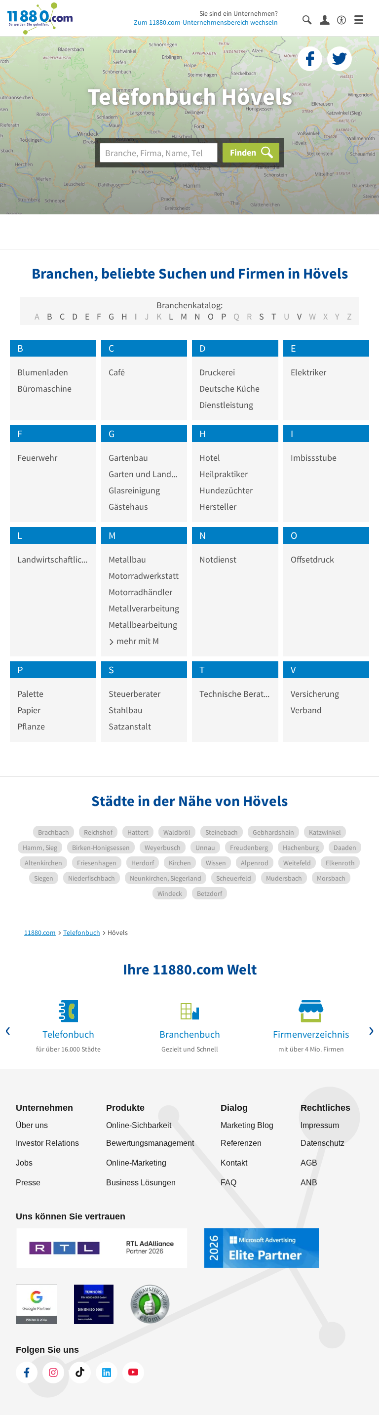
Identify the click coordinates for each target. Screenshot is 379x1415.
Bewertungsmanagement (150, 1143)
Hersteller (217, 506)
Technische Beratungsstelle (235, 693)
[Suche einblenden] (311, 19)
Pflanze (31, 726)
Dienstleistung (226, 404)
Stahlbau (126, 710)
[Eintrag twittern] (339, 58)
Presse (28, 1182)
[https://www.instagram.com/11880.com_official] (53, 1372)
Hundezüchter (226, 490)
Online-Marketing (136, 1163)
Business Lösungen (141, 1182)
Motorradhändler (140, 592)
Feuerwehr (37, 457)
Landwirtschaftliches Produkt (53, 559)
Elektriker (308, 372)
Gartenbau (128, 457)
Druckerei (217, 372)
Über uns (32, 1125)
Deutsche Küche (229, 388)
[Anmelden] (328, 19)
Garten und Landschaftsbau (144, 474)
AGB (309, 1163)
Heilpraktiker (223, 474)
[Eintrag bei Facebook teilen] (310, 58)
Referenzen (241, 1143)
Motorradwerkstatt (144, 575)
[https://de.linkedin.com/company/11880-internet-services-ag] (106, 1372)
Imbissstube (314, 457)
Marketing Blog (247, 1125)
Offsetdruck (312, 559)
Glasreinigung (134, 490)
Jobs (24, 1163)
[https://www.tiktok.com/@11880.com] (80, 1372)
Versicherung (315, 693)
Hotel (209, 457)
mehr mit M (136, 641)
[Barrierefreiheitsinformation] (345, 19)
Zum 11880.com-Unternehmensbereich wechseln (206, 22)
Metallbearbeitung (143, 624)
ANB (309, 1182)
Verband (306, 710)
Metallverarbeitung (144, 608)
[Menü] (363, 19)
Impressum (320, 1125)
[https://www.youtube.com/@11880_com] (133, 1372)
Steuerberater (134, 693)
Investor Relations (47, 1143)
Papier (28, 710)
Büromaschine (44, 388)
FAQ (228, 1182)
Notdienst (217, 559)
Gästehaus (128, 506)
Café (117, 372)
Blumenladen (42, 372)
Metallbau (127, 559)
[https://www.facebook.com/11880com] (27, 1372)
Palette (30, 693)
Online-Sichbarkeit (138, 1125)
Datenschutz (322, 1143)
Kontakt (234, 1163)
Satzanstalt (130, 726)
